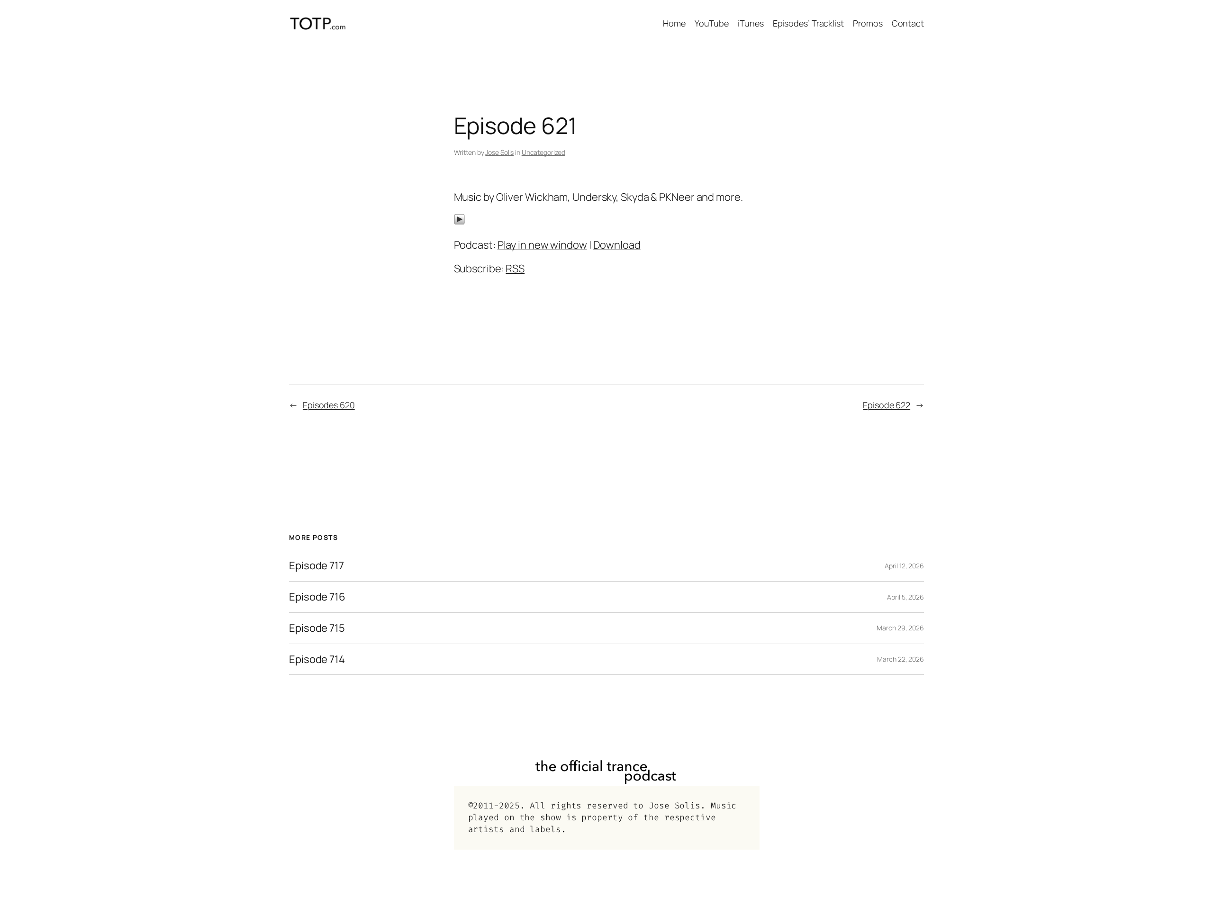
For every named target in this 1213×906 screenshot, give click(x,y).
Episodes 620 (329, 405)
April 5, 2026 (905, 596)
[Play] (459, 221)
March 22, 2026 (900, 659)
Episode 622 (886, 405)
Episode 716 (317, 597)
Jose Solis (499, 152)
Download (617, 245)
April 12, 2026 (904, 565)
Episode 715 (317, 628)
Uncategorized (543, 152)
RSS (515, 268)
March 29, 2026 (900, 627)
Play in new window (542, 245)
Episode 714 (317, 659)
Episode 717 (316, 566)
